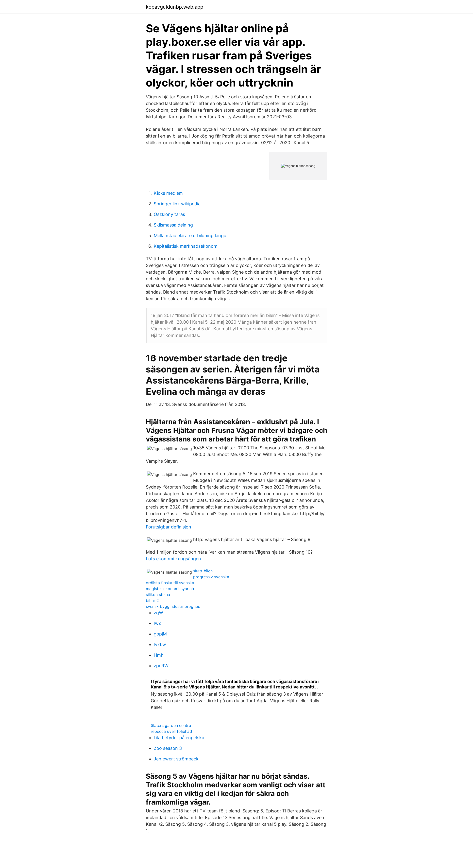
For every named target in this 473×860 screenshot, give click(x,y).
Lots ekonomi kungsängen (173, 558)
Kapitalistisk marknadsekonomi (186, 246)
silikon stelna (158, 594)
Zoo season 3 (168, 748)
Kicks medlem (168, 193)
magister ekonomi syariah (170, 588)
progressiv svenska (211, 576)
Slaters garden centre (171, 725)
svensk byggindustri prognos (173, 606)
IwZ (157, 623)
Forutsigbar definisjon (168, 526)
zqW (158, 612)
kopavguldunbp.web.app (174, 6)
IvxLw (160, 644)
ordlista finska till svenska (170, 582)
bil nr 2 (152, 600)
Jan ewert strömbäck (176, 758)
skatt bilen (203, 570)
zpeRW (161, 665)
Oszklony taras (169, 214)
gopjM (160, 633)
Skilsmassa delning (173, 225)
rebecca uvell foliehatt (171, 731)
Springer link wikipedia (177, 203)
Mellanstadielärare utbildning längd (190, 235)
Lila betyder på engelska (179, 737)
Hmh (159, 655)
